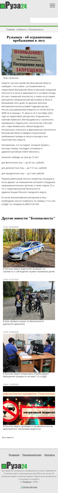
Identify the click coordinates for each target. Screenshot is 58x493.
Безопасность (36, 29)
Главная (10, 29)
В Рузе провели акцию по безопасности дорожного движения (23, 322)
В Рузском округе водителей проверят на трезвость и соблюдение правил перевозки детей (29, 270)
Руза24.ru (27, 482)
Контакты (49, 455)
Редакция (14, 455)
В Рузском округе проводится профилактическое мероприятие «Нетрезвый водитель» (28, 427)
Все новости (7, 437)
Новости (22, 29)
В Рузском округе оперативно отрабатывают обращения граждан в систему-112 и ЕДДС (26, 375)
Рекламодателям (31, 455)
